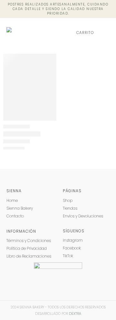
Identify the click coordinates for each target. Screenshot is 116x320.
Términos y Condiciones (28, 240)
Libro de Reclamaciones (28, 256)
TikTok (68, 256)
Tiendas (70, 208)
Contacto (15, 216)
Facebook (72, 248)
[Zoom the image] (58, 265)
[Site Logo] (31, 33)
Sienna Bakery (19, 208)
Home (12, 200)
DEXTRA (75, 313)
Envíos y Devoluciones (83, 216)
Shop (67, 200)
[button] (105, 32)
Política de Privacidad (26, 248)
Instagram (73, 240)
